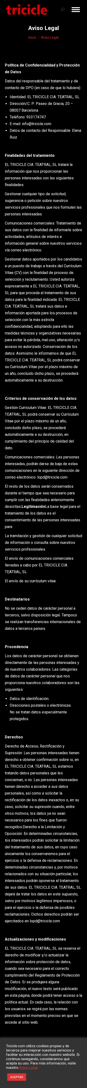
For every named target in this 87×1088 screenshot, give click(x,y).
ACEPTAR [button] (16, 1077)
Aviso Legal (28, 1067)
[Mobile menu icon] (75, 9)
